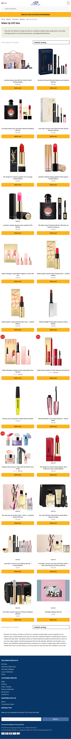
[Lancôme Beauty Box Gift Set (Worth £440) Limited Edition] (17, 61)
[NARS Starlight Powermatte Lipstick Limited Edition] (53, 303)
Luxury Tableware (7, 672)
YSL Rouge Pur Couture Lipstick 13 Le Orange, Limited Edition (18, 178)
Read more (17, 233)
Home (3, 19)
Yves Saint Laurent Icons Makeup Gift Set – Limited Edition (18, 564)
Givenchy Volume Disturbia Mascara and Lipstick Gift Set (53, 81)
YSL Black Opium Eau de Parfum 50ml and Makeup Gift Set (18, 129)
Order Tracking (6, 687)
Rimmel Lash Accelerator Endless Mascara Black (17, 419)
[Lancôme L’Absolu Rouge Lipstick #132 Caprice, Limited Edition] (53, 158)
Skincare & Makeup (7, 669)
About (3, 702)
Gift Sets (4, 664)
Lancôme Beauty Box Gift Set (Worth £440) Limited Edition (18, 81)
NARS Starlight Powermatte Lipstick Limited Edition (53, 323)
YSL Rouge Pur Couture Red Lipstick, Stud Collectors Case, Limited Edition (53, 468)
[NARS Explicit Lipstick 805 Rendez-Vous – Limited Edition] (17, 303)
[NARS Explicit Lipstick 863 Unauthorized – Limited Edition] (53, 255)
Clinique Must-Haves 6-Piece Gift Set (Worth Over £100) (18, 468)
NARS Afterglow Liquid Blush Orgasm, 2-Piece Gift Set (18, 274)
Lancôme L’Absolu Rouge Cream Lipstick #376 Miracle (17, 226)
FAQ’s (3, 682)
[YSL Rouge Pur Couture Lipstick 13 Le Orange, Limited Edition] (17, 158)
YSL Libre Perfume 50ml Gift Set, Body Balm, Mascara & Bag (53, 516)
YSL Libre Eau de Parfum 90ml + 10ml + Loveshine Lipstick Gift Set (18, 516)
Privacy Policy (19, 724)
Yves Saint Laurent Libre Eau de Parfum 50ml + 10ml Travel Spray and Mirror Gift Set (53, 564)
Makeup (22, 19)
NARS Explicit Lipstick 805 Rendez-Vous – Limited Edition (18, 323)
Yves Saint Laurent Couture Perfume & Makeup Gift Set (18, 613)
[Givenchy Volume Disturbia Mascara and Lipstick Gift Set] (53, 61)
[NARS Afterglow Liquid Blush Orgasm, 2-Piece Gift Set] (17, 255)
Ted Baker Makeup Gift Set (53, 612)
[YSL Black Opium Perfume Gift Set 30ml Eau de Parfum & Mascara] (53, 206)
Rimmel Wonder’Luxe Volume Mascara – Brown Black (53, 419)
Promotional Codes (7, 704)
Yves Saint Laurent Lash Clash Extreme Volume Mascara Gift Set (53, 129)
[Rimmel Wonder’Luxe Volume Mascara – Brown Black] (53, 400)
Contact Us (5, 694)
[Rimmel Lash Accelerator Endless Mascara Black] (17, 400)
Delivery (4, 684)
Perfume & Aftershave (8, 667)
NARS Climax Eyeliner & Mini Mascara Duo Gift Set (53, 370)
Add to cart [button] (17, 88)
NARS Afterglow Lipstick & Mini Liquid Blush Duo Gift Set (17, 371)
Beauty (8, 19)
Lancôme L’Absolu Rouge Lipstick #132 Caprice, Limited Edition (53, 178)
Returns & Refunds (7, 689)
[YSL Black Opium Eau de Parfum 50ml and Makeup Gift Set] (17, 110)
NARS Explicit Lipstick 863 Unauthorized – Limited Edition (53, 274)
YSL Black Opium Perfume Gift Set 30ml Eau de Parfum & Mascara (53, 226)
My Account (5, 692)
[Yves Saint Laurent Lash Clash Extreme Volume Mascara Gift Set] (53, 110)
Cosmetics (15, 19)
